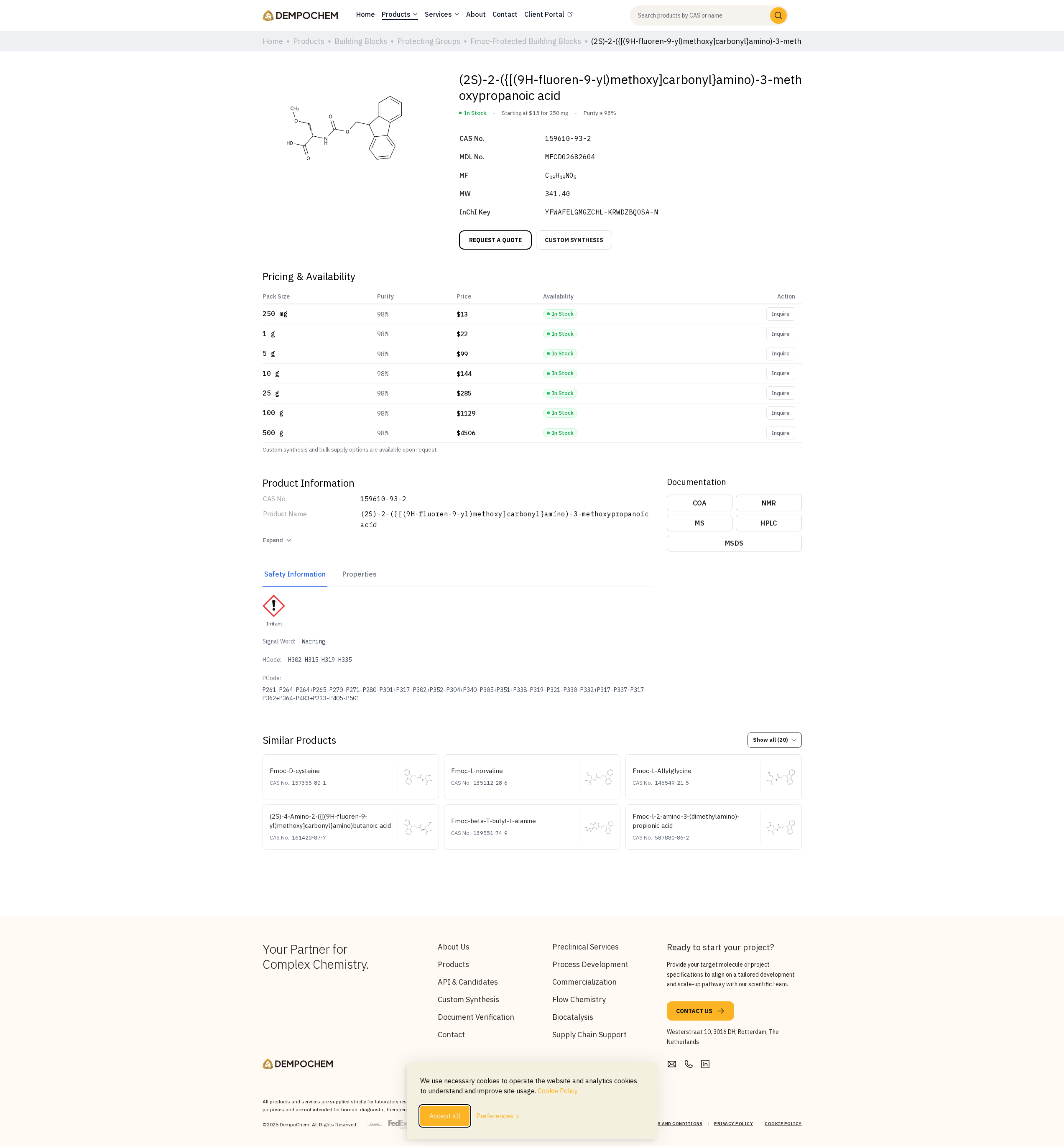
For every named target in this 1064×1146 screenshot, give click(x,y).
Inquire (780, 313)
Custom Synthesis (468, 999)
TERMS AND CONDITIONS (674, 1123)
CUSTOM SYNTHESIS (574, 240)
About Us (453, 947)
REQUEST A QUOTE (495, 240)
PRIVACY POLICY (733, 1123)
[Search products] (778, 15)
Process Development (590, 964)
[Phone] (689, 1064)
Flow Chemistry (579, 999)
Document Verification (476, 1017)
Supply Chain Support (589, 1034)
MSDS (734, 543)
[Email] (672, 1064)
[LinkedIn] (705, 1064)
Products (453, 964)
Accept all (444, 1116)
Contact (451, 1034)
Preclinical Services (585, 947)
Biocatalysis (572, 1017)
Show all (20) (770, 739)
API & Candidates (468, 982)
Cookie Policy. (558, 1091)
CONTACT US (694, 1011)
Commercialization (584, 982)
